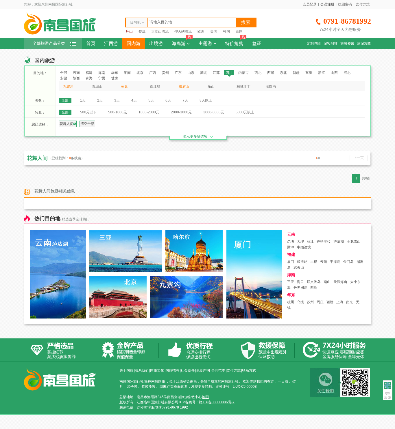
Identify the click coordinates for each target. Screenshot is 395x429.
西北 (257, 73)
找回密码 (345, 4)
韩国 (226, 31)
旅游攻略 (364, 44)
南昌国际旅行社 (131, 381)
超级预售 (148, 387)
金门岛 (348, 262)
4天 (134, 100)
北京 (139, 73)
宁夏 (101, 78)
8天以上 (206, 100)
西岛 (313, 288)
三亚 (290, 282)
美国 (213, 31)
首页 (90, 43)
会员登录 (310, 4)
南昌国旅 (158, 381)
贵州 (165, 73)
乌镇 (300, 302)
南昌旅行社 (230, 381)
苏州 (310, 302)
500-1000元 (117, 112)
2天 (100, 100)
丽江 (310, 241)
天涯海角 (340, 282)
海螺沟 (270, 87)
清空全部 (87, 124)
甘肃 (114, 78)
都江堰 (155, 87)
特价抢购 (235, 42)
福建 (89, 73)
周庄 (320, 302)
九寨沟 (68, 87)
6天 (168, 100)
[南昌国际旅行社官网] (60, 34)
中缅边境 (304, 247)
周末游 (164, 387)
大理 (300, 241)
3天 (117, 100)
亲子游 (132, 387)
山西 (334, 73)
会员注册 (327, 4)
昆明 (290, 241)
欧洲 (201, 31)
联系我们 (142, 370)
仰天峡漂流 (183, 31)
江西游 (111, 43)
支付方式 (363, 4)
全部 (63, 73)
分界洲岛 (300, 288)
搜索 (245, 22)
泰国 (239, 31)
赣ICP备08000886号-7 (217, 402)
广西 (152, 73)
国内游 (134, 43)
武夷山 (299, 267)
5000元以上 (245, 112)
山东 (190, 73)
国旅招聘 (172, 370)
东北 (283, 73)
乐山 (211, 87)
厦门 (290, 262)
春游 (270, 381)
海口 (300, 282)
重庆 (308, 73)
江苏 (216, 73)
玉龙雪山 (354, 241)
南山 (327, 282)
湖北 (203, 73)
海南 (101, 73)
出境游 (156, 43)
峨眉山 (184, 87)
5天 (151, 100)
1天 (83, 100)
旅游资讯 (347, 44)
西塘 (329, 302)
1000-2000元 (149, 112)
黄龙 (124, 87)
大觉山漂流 (160, 31)
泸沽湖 (338, 241)
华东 (114, 73)
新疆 (296, 73)
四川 (229, 73)
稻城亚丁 (243, 87)
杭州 (290, 302)
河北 (347, 73)
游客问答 (330, 44)
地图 (205, 397)
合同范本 (218, 370)
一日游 (283, 381)
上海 (339, 302)
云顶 (323, 262)
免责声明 (203, 370)
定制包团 (314, 44)
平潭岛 (335, 262)
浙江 (321, 73)
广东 (178, 73)
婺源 (142, 31)
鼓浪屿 (302, 262)
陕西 (76, 78)
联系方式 (249, 370)
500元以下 (88, 112)
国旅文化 (157, 370)
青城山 (97, 87)
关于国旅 (126, 370)
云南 (76, 73)
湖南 (127, 73)
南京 (349, 302)
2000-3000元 (181, 112)
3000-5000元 (213, 112)
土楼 (313, 262)
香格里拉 (324, 241)
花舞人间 (66, 124)
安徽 (63, 78)
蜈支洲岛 (314, 282)
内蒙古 (243, 73)
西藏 (270, 73)
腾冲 (290, 247)
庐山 (129, 31)
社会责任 (188, 370)
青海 (89, 78)
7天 (185, 100)
